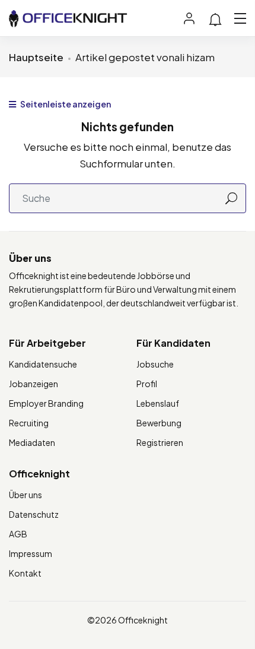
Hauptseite (36, 57)
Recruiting (29, 422)
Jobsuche (155, 364)
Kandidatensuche (43, 364)
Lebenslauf (157, 403)
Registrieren (159, 442)
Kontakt (25, 573)
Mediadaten (32, 442)
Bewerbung (158, 422)
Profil (146, 383)
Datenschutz (34, 514)
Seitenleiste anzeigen (65, 104)
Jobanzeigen (33, 383)
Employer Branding (46, 403)
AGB (18, 533)
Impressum (30, 553)
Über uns (25, 494)
